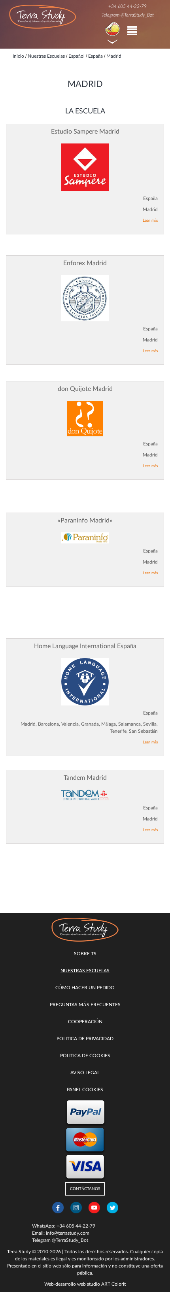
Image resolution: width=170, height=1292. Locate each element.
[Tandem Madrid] (85, 795)
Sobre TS (85, 953)
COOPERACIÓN (85, 1021)
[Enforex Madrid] (85, 298)
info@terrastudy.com (67, 1233)
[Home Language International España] (85, 681)
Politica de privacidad (85, 1038)
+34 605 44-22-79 (127, 6)
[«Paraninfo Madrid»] (85, 537)
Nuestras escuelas (85, 970)
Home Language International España (85, 646)
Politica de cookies (85, 1055)
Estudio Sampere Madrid (85, 131)
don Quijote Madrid (85, 389)
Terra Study (19, 1251)
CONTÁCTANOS (85, 1189)
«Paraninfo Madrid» (85, 520)
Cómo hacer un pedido (85, 987)
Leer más (150, 221)
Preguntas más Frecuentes (85, 1004)
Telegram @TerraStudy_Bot (128, 15)
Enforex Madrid (85, 263)
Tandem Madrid (85, 778)
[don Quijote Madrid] (85, 418)
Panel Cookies (85, 1089)
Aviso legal (85, 1072)
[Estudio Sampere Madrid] (85, 167)
